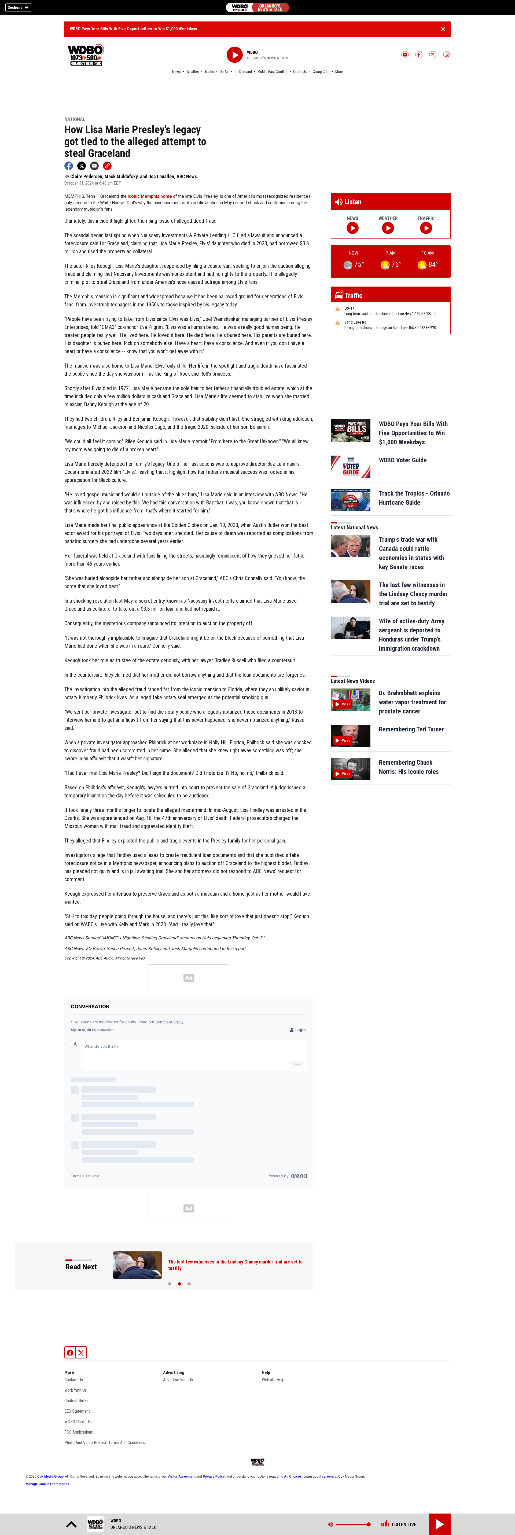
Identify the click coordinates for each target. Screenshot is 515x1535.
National (74, 119)
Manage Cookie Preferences (47, 1484)
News (176, 71)
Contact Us (73, 1379)
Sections (15, 7)
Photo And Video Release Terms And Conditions (104, 1442)
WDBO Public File (79, 1421)
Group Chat (321, 71)
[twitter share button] (81, 166)
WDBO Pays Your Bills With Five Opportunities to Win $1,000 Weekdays (133, 28)
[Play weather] (388, 228)
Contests (300, 71)
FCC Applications (78, 1432)
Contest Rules (76, 1400)
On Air (224, 71)
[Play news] (353, 228)
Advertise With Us (178, 1379)
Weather (192, 71)
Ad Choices (293, 1476)
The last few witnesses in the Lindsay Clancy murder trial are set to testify (413, 594)
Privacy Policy (214, 1476)
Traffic (209, 71)
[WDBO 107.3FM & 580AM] (257, 7)
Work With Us (75, 1390)
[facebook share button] (68, 166)
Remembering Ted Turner (411, 729)
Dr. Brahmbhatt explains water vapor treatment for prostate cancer (412, 702)
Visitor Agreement (182, 1476)
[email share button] (94, 166)
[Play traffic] (426, 228)
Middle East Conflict (273, 71)
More (339, 71)
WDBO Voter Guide (403, 460)
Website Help (273, 1379)
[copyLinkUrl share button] (107, 166)
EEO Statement (77, 1411)
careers (328, 1476)
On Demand (243, 71)
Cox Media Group (50, 1476)
